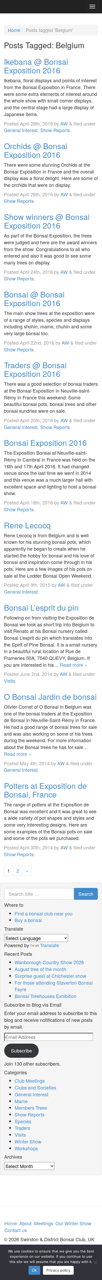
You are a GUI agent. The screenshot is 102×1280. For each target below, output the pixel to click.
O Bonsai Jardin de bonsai (50, 696)
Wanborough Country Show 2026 (49, 962)
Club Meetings (30, 1080)
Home (14, 29)
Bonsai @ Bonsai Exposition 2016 (34, 298)
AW (64, 123)
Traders (22, 1127)
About (25, 1223)
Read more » (73, 664)
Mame (21, 1101)
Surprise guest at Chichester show (50, 975)
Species (23, 1121)
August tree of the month (40, 969)
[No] (95, 1262)
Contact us (15, 1230)
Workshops (26, 1148)
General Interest (21, 130)
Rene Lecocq (27, 525)
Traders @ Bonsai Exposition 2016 (35, 369)
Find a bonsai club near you (43, 913)
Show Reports (55, 130)
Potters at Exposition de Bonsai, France (45, 790)
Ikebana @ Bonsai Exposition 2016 (36, 66)
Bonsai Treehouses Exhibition (45, 995)
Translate (49, 945)
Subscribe (21, 1050)
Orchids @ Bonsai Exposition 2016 (35, 150)
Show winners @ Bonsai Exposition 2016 (47, 221)
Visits (9, 680)
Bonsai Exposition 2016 (45, 442)
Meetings (43, 1223)
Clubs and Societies (35, 1087)
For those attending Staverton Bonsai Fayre (54, 986)
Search (85, 893)
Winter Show (28, 1141)
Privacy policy (58, 1270)
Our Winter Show (73, 1223)
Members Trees (31, 1107)
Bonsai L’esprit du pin (41, 607)
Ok (34, 1270)
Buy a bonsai (28, 919)
